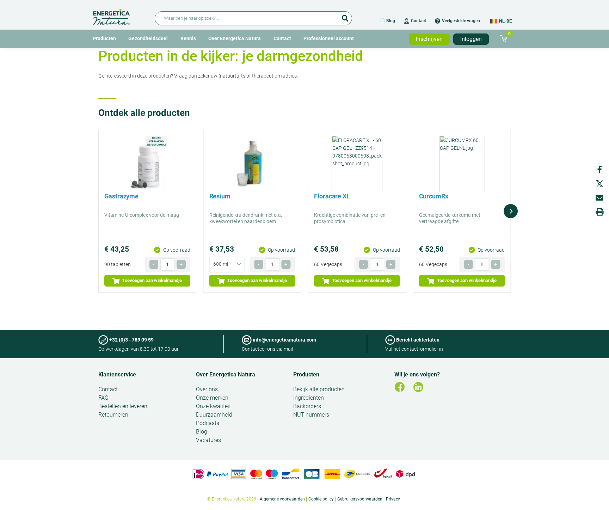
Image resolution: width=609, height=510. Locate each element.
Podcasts (207, 423)
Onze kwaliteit (213, 406)
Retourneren (113, 414)
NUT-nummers (311, 414)
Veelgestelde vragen (461, 20)
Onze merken (212, 397)
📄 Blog (387, 20)
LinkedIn (418, 387)
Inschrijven (429, 39)
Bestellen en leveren (122, 406)
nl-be (505, 21)
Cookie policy (321, 499)
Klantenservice (117, 374)
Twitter (599, 184)
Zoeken (345, 16)
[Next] (511, 211)
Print (599, 212)
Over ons (207, 389)
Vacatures (208, 440)
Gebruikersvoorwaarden (359, 499)
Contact (418, 20)
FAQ (103, 397)
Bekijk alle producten (319, 389)
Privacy (393, 499)
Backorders (307, 406)
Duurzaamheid (214, 414)
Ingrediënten (308, 397)
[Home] (120, 15)
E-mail (599, 198)
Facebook (599, 169)
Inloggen (471, 39)
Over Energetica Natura (234, 38)
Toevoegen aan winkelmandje (151, 280)
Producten (104, 38)
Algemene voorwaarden (282, 499)
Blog (201, 431)
